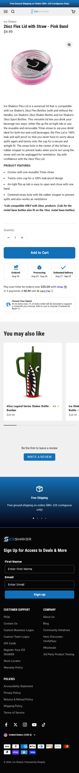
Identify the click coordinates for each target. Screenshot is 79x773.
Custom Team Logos (16, 636)
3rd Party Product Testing (58, 654)
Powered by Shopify (34, 762)
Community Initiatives (56, 630)
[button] (39, 291)
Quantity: (9, 230)
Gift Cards (10, 643)
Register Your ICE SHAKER (14, 652)
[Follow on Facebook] (6, 724)
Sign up (39, 594)
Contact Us (10, 623)
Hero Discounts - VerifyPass (53, 639)
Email (9, 577)
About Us (49, 617)
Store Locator (12, 661)
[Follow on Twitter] (15, 724)
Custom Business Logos (19, 630)
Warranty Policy (13, 667)
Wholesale (49, 647)
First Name (13, 562)
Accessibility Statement (18, 686)
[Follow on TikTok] (43, 724)
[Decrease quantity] (8, 237)
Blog (46, 623)
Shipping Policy (13, 706)
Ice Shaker (10, 21)
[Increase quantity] (22, 237)
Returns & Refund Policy (18, 699)
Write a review (39, 457)
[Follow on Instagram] (24, 724)
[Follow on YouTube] (34, 724)
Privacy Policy (12, 693)
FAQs (7, 617)
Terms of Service (14, 712)
